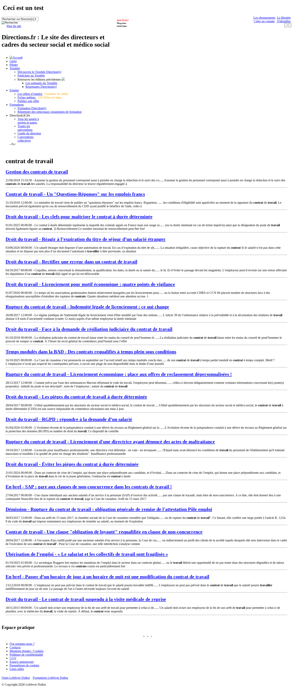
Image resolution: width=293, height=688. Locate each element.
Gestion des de (37, 171)
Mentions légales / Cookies (26, 651)
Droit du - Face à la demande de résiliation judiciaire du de (89, 329)
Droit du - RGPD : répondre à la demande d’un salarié (69, 419)
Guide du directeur (29, 133)
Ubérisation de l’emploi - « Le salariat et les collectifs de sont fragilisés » (87, 554)
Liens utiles (17, 669)
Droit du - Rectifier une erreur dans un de (71, 261)
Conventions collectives (25, 138)
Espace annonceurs (22, 661)
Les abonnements (264, 17)
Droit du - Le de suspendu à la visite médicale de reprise (86, 599)
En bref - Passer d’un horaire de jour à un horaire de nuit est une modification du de (107, 576)
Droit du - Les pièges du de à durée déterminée (76, 396)
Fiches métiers (27, 97)
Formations (17, 104)
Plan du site (14, 26)
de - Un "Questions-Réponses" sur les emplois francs (75, 194)
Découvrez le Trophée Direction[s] (39, 72)
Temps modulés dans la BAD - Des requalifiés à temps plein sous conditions (91, 351)
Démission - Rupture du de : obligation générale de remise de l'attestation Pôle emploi (109, 509)
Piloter (14, 64)
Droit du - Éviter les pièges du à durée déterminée (72, 464)
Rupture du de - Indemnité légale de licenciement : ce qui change (87, 306)
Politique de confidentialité (26, 654)
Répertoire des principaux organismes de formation (50, 112)
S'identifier (283, 21)
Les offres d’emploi (30, 94)
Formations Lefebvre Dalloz (50, 677)
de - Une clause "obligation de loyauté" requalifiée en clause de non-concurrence (104, 531)
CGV (13, 658)
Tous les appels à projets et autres (28, 120)
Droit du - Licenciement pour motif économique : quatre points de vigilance (90, 284)
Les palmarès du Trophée (41, 83)
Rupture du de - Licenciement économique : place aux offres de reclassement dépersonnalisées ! (119, 374)
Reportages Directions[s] (41, 86)
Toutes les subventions (25, 127)
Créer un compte (264, 21)
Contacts (15, 647)
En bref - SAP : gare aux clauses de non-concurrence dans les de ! (89, 486)
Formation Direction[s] (32, 108)
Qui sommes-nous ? (22, 644)
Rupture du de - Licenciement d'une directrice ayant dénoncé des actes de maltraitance (110, 441)
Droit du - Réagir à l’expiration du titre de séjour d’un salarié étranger (86, 239)
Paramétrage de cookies (24, 665)
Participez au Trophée (31, 75)
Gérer (13, 61)
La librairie (284, 17)
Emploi (14, 90)
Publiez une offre (28, 101)
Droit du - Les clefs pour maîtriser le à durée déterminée (79, 216)
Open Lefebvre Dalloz (16, 677)
